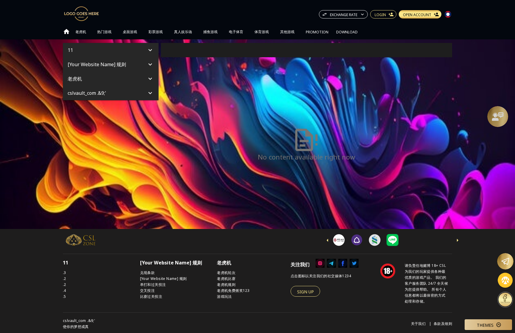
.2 (64, 278)
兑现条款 (147, 272)
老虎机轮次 (226, 272)
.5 (64, 296)
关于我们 (419, 323)
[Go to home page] (66, 31)
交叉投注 (147, 290)
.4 (64, 290)
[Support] (497, 116)
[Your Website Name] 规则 (163, 278)
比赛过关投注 (151, 296)
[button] (497, 116)
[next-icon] (457, 240)
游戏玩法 (224, 296)
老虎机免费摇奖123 (233, 290)
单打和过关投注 (153, 284)
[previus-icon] (327, 240)
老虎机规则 (226, 284)
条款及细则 (443, 323)
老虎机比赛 (226, 278)
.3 (64, 272)
